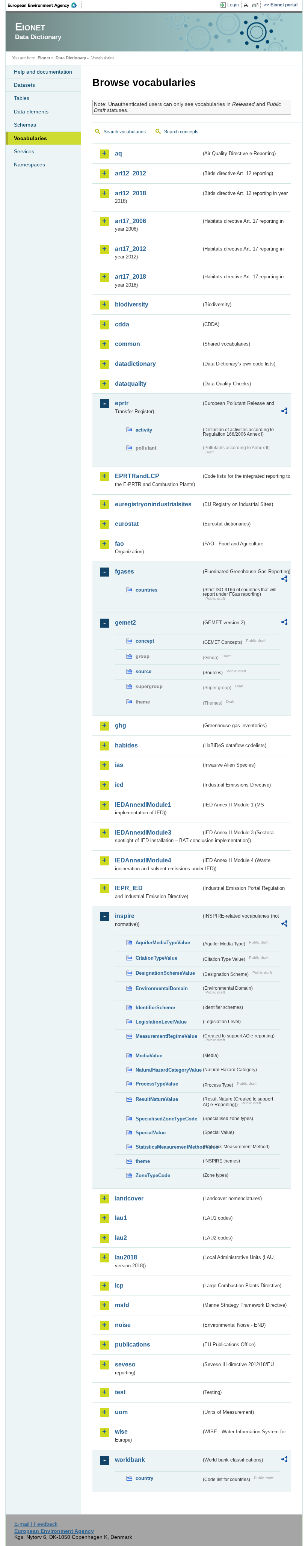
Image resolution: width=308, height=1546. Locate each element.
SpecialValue (151, 1132)
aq (118, 153)
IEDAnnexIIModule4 (143, 860)
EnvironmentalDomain (162, 988)
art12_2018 (130, 193)
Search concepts (181, 132)
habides (126, 745)
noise (123, 1325)
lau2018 (126, 1257)
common (127, 344)
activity (144, 430)
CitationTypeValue (156, 958)
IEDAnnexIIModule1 (143, 805)
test (120, 1392)
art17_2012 (130, 249)
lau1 (121, 1218)
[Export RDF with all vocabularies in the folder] (284, 412)
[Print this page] (247, 5)
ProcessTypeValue (157, 1084)
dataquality (130, 383)
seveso (125, 1364)
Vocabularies (30, 138)
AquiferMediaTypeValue (163, 942)
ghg (120, 725)
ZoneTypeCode (153, 1175)
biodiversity (131, 304)
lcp (119, 1285)
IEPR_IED (129, 888)
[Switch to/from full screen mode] (256, 5)
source (143, 671)
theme (143, 1161)
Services (24, 151)
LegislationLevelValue (161, 1022)
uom (121, 1412)
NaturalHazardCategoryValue (168, 1070)
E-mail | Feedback (35, 1524)
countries (146, 590)
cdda (122, 324)
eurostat (127, 524)
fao (119, 543)
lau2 (121, 1238)
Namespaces (29, 165)
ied (119, 785)
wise (121, 1431)
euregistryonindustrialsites (153, 504)
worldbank (130, 1460)
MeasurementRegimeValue (166, 1036)
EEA (45, 5)
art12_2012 (130, 173)
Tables (21, 98)
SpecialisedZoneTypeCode (166, 1119)
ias (119, 765)
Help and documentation (43, 72)
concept (145, 641)
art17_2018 (130, 276)
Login (233, 5)
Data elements (31, 112)
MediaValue (149, 1055)
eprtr (121, 403)
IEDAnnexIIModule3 (143, 832)
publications (132, 1344)
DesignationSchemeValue (165, 973)
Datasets (24, 85)
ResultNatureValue (157, 1099)
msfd (122, 1305)
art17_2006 (130, 221)
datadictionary (135, 364)
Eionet (44, 58)
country (144, 1478)
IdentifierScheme (155, 1007)
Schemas (25, 125)
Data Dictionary (71, 58)
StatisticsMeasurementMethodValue (168, 1147)
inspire (124, 916)
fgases (124, 571)
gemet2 (125, 622)
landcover (129, 1198)
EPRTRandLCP (137, 476)
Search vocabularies (125, 132)
